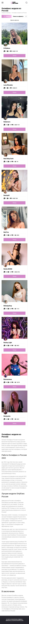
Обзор (14, 55)
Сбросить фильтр (14, 20)
